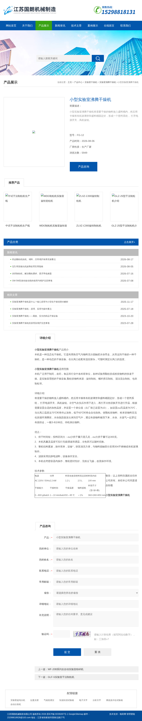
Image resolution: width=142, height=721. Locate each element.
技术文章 (76, 25)
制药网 (123, 714)
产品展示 (44, 25)
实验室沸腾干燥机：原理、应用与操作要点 (32, 309)
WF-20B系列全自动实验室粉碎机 (65, 669)
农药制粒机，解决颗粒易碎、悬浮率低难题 (32, 273)
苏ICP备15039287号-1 (57, 714)
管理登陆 (131, 714)
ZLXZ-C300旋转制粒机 (88, 225)
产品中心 (78, 82)
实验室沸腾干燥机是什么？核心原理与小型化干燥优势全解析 (40, 302)
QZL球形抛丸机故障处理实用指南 (27, 266)
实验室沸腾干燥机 (107, 82)
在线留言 (109, 25)
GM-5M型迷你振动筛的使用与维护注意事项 (32, 280)
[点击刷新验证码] (82, 634)
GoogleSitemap (76, 714)
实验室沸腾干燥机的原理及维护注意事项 (31, 323)
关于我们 (27, 25)
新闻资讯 (60, 25)
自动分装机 (16, 704)
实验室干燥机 (91, 82)
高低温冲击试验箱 (114, 700)
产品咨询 (83, 166)
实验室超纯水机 (18, 700)
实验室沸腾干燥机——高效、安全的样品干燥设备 (35, 316)
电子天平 (83, 700)
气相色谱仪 (49, 700)
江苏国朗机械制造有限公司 (19, 714)
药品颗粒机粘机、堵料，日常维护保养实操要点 (34, 259)
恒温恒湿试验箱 (66, 700)
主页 (70, 82)
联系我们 (125, 25)
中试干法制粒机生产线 (18, 225)
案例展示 (93, 25)
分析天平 (97, 700)
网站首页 (11, 25)
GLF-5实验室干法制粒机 (61, 677)
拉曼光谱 (34, 700)
